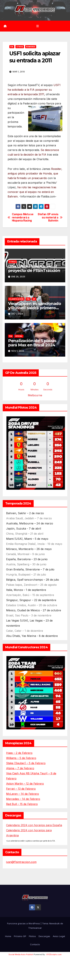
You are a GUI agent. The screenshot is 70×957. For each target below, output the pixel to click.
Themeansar (35, 928)
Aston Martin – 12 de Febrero (25, 783)
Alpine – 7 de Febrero (20, 768)
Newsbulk (54, 923)
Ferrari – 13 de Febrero (21, 788)
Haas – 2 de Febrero (19, 753)
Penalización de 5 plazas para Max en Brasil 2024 (32, 342)
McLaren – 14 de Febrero (22, 793)
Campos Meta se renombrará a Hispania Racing (22, 217)
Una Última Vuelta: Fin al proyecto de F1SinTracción (34, 268)
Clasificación (16, 299)
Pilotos (32, 936)
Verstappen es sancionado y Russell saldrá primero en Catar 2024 (34, 308)
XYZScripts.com (54, 954)
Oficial (18, 336)
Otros (19, 47)
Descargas (44, 936)
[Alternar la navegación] (37, 26)
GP (34, 299)
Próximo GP (20, 936)
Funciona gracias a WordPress (24, 923)
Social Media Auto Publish (20, 954)
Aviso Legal (59, 936)
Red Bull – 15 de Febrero (22, 804)
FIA (11, 47)
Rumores (30, 47)
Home (8, 936)
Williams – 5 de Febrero (21, 758)
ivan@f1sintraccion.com (21, 862)
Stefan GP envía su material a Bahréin (48, 217)
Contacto (35, 944)
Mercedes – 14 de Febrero (23, 799)
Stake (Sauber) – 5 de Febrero (26, 763)
